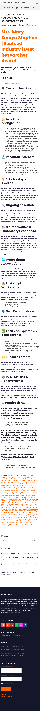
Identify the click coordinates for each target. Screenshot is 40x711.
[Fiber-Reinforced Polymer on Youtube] (12, 625)
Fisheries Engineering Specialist (24, 489)
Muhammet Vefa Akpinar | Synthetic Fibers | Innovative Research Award (18, 573)
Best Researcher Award (8, 480)
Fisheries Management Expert (10, 490)
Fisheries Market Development (10, 492)
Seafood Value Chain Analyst (19, 521)
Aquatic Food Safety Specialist (10, 479)
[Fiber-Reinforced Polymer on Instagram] (21, 625)
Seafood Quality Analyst (23, 516)
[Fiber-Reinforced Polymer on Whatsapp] (17, 625)
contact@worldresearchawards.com (12, 655)
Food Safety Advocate (14, 499)
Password (7, 675)
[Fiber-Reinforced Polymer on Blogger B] (8, 625)
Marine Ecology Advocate (9, 501)
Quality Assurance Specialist (15, 506)
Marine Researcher (21, 502)
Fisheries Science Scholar (16, 496)
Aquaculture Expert (31, 477)
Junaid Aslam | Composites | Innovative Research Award (18, 564)
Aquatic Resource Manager (28, 479)
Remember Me (8, 683)
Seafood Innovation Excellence (15, 511)
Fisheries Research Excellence (10, 494)
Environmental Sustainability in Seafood (13, 484)
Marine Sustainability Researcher (17, 504)
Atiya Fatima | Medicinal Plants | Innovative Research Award (19, 553)
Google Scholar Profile (12, 83)
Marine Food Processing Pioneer (27, 501)
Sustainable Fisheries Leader (23, 522)
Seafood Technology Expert (24, 519)
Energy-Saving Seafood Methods (26, 482)
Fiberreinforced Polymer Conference (12, 635)
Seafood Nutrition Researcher (19, 512)
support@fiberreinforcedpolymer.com (12, 649)
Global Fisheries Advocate (29, 499)
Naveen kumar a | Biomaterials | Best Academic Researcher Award (19, 558)
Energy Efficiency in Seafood (24, 480)
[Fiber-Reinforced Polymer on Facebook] (25, 625)
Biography (11, 475)
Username (8, 666)
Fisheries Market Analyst (27, 490)
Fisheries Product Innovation (29, 492)
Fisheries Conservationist (13, 485)
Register (3, 694)
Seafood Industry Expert (19, 509)
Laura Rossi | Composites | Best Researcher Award (17, 568)
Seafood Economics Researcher (22, 507)
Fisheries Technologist (14, 497)
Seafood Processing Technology (22, 514)
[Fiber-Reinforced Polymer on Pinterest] (3, 625)
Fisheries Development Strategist (18, 487)
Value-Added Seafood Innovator (17, 526)
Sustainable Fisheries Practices (10, 524)
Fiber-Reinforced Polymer (14, 2)
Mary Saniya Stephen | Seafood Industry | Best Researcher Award (15, 18)
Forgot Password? (6, 696)
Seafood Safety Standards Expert (23, 517)
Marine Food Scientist (8, 502)
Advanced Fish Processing (17, 477)
